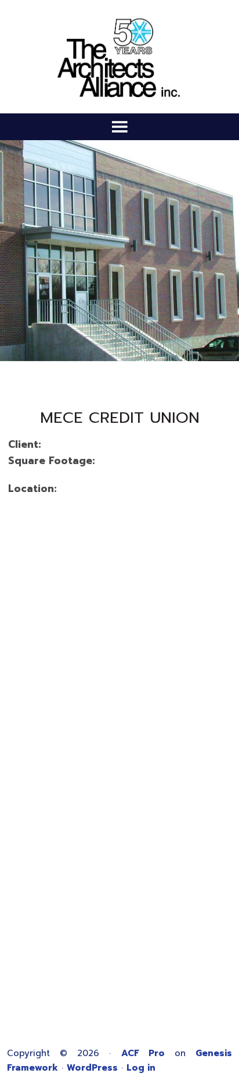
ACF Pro (143, 1053)
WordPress (92, 1067)
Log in (140, 1067)
